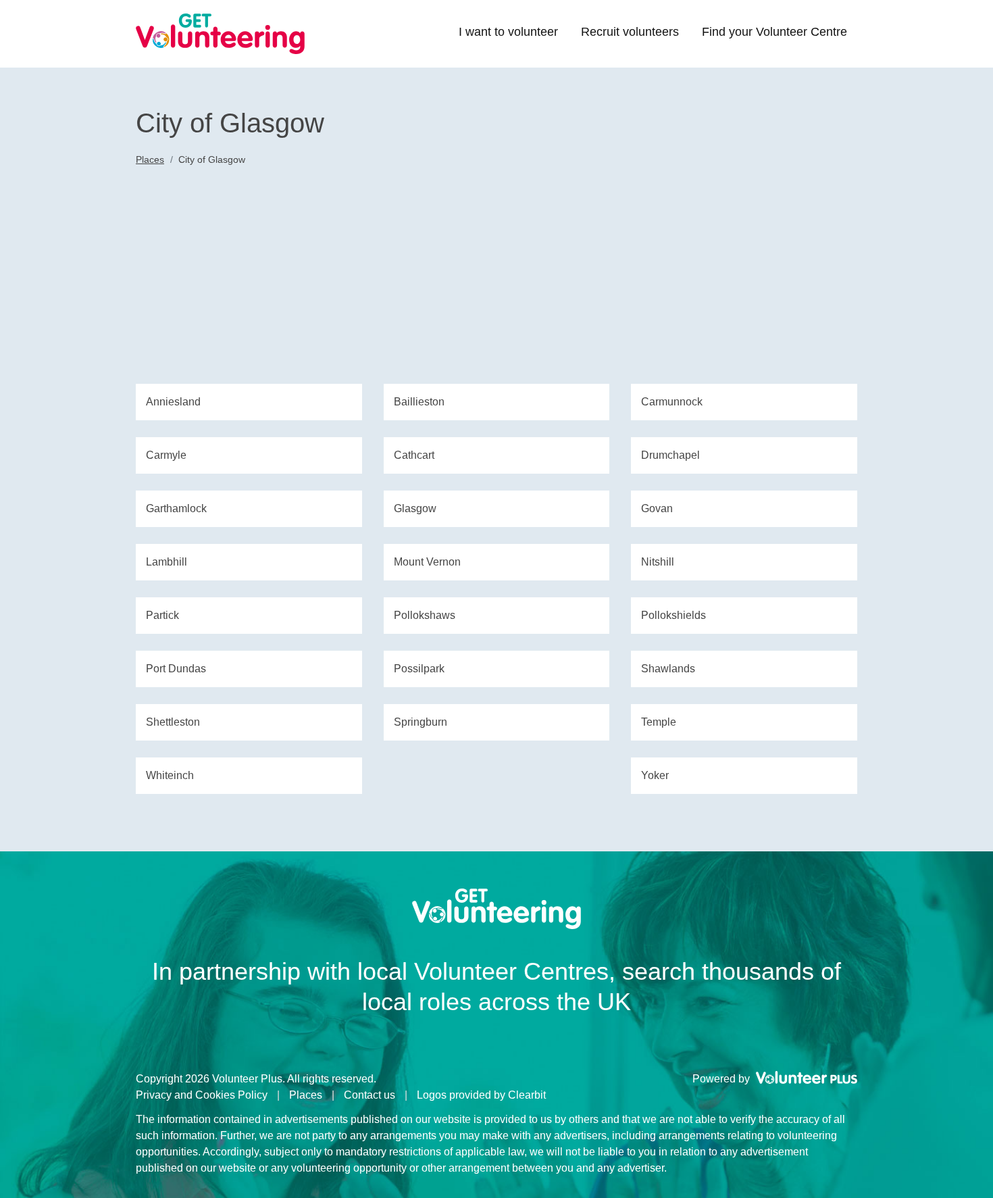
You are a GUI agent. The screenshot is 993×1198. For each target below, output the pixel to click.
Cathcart (414, 455)
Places (150, 159)
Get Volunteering (220, 34)
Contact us (369, 1095)
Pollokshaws (424, 615)
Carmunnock (672, 401)
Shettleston (173, 722)
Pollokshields (673, 615)
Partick (162, 615)
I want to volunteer (508, 32)
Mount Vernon (427, 562)
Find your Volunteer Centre (774, 32)
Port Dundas (176, 668)
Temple (658, 722)
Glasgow (415, 508)
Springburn (420, 722)
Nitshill (657, 562)
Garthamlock (176, 508)
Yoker (655, 775)
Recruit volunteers (630, 32)
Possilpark (419, 668)
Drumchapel (670, 455)
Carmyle (166, 455)
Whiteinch (170, 775)
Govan (657, 508)
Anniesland (173, 401)
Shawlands (668, 668)
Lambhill (166, 562)
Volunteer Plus (806, 1077)
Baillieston (419, 401)
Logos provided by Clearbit (481, 1095)
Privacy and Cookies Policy (202, 1095)
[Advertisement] (496, 282)
